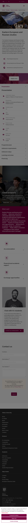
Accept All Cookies (14, 515)
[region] (14, 515)
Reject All (14, 518)
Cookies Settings (14, 521)
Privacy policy (5, 512)
